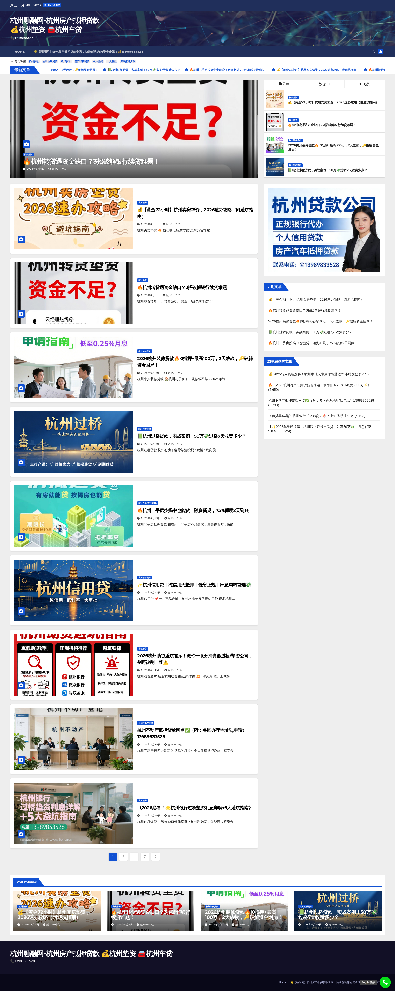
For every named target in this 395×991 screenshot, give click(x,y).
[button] (373, 51)
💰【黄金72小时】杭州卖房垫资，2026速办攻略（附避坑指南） (333, 102)
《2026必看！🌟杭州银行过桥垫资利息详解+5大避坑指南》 (195, 808)
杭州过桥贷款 (295, 165)
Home (20, 51)
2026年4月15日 (151, 670)
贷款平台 (142, 648)
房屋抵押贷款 (127, 61)
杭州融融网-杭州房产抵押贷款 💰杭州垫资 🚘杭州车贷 (91, 953)
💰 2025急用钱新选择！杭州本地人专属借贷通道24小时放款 (313, 374)
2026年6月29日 (19, 168)
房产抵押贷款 (82, 61)
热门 (326, 84)
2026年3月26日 (151, 815)
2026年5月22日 (151, 592)
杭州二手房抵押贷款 (147, 503)
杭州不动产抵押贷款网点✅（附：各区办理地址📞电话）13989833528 (321, 400)
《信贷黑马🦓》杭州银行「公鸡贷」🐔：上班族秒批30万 (311, 416)
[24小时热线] (385, 982)
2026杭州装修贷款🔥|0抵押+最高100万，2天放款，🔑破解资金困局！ (104, 161)
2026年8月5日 (150, 295)
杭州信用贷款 (50, 61)
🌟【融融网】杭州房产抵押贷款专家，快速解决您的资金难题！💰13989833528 (88, 51)
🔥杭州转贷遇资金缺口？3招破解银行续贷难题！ (322, 125)
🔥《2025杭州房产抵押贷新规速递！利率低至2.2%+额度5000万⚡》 (319, 385)
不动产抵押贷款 (145, 723)
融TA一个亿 (43, 168)
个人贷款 (112, 61)
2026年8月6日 (150, 224)
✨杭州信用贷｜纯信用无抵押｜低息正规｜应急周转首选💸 (194, 584)
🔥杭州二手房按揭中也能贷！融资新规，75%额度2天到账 (193, 510)
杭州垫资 (98, 61)
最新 (286, 84)
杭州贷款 (34, 61)
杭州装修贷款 (12, 154)
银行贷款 (66, 61)
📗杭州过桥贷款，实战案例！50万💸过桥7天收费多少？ (327, 170)
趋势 (366, 84)
